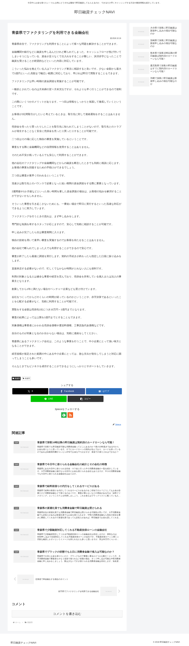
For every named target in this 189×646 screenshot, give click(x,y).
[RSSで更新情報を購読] (70, 415)
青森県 (17, 378)
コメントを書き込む (67, 614)
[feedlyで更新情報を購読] (64, 415)
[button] (85, 399)
